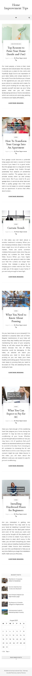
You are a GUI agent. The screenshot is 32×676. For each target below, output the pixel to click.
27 (17, 643)
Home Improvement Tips (16, 6)
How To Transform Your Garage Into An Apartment (15, 144)
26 (14, 643)
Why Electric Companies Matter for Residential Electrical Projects (15, 580)
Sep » (7, 651)
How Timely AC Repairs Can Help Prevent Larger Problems (16, 596)
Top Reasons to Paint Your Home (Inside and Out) (16, 51)
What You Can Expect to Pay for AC (16, 414)
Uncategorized (16, 43)
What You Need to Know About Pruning (16, 318)
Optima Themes (21, 672)
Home (16, 137)
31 (7, 647)
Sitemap (25, 670)
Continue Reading (16, 103)
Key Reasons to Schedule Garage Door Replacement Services (16, 604)
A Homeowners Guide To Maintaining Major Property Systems (16, 611)
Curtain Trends (16, 228)
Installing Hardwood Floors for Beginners (16, 507)
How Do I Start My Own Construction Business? (15, 587)
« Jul (3, 651)
